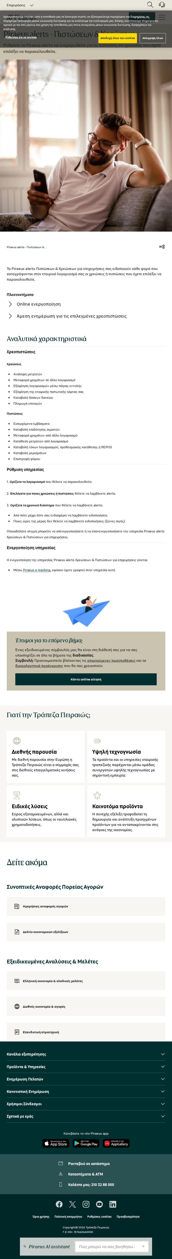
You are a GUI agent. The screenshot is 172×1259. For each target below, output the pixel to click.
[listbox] (17, 5)
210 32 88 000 (102, 1184)
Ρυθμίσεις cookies (99, 1217)
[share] (162, 247)
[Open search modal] (150, 5)
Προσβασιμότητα (128, 1217)
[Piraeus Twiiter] (72, 1204)
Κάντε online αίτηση (86, 679)
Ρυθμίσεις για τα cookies (20, 37)
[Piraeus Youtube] (99, 1204)
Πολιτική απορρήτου (68, 1217)
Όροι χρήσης (41, 1217)
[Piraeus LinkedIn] (112, 1204)
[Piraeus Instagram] (86, 1204)
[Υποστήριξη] (159, 6)
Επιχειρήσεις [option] (16, 5)
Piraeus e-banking (36, 570)
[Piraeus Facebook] (59, 1204)
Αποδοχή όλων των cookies (117, 38)
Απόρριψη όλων (153, 38)
